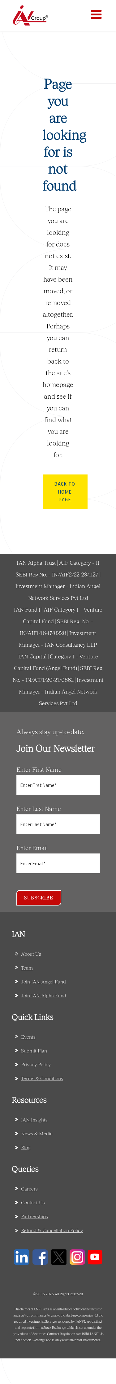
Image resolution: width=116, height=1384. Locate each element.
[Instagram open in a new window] (77, 1256)
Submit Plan (34, 1050)
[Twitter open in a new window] (59, 1256)
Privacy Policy (36, 1064)
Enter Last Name (38, 808)
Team (27, 968)
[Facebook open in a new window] (40, 1256)
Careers (29, 1188)
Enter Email (32, 847)
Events (28, 1037)
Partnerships (34, 1216)
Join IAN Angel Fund (43, 981)
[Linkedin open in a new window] (21, 1256)
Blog (25, 1147)
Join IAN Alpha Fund (43, 995)
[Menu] (98, 15)
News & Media (37, 1133)
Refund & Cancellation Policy (52, 1230)
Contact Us (33, 1202)
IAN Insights (34, 1119)
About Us (31, 954)
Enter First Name (39, 769)
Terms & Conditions (42, 1078)
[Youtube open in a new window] (95, 1256)
